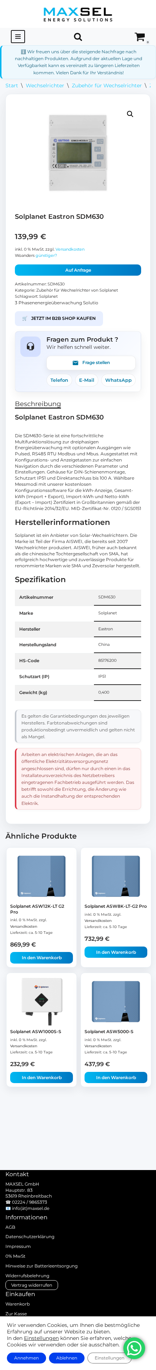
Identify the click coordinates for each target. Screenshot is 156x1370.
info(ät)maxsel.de (30, 1208)
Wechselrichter (45, 85)
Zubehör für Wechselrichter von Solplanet (77, 290)
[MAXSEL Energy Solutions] (78, 14)
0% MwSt (15, 1256)
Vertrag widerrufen (31, 1285)
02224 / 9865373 (29, 1202)
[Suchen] (78, 36)
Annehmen (26, 1358)
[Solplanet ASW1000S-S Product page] (41, 1002)
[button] (130, 114)
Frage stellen (96, 362)
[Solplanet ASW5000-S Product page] (116, 1002)
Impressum (18, 1246)
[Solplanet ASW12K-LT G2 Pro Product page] (41, 876)
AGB (10, 1227)
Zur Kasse (16, 1313)
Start (11, 85)
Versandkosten (70, 249)
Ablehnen (66, 1358)
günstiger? (46, 255)
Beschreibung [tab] (38, 404)
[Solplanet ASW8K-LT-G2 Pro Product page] (116, 876)
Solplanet (48, 296)
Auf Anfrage (78, 270)
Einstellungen (41, 1338)
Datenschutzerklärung (29, 1236)
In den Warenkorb (42, 957)
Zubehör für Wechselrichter (107, 85)
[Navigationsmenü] (18, 36)
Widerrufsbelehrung (27, 1275)
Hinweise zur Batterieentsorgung (41, 1266)
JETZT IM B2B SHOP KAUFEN (59, 318)
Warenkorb (17, 1304)
